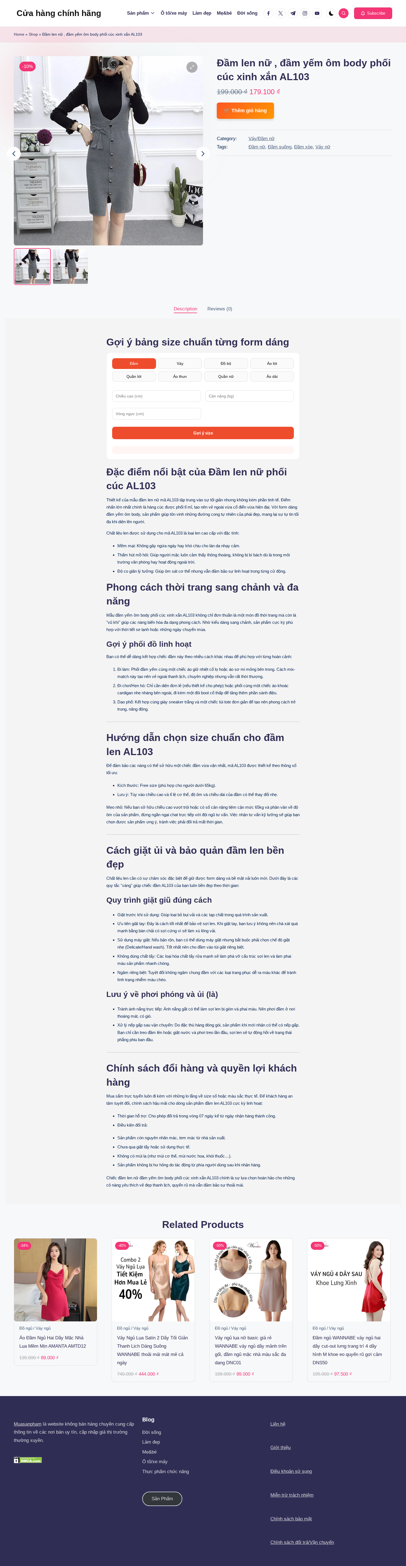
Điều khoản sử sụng (291, 1471)
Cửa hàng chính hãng (59, 13)
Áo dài (272, 376)
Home (19, 34)
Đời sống (151, 1432)
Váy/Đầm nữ (262, 138)
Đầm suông (279, 147)
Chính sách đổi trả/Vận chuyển (302, 1542)
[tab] (185, 309)
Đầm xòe (303, 147)
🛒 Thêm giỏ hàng (245, 110)
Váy (180, 363)
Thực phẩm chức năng (165, 1471)
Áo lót (272, 363)
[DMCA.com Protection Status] (28, 1459)
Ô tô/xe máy (155, 1461)
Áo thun (180, 376)
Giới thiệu (280, 1447)
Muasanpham (27, 1424)
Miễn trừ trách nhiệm (291, 1495)
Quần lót (133, 376)
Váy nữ (322, 147)
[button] (373, 13)
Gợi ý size (203, 433)
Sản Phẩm (162, 1498)
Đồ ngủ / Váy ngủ (35, 1328)
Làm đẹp (151, 1442)
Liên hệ (277, 1424)
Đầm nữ (257, 147)
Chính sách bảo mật (291, 1519)
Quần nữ (226, 376)
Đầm (134, 363)
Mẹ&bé (149, 1452)
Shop (33, 34)
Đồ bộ (226, 363)
